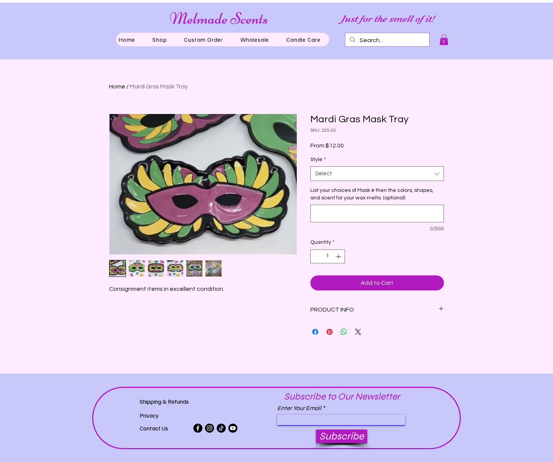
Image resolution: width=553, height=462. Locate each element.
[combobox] (377, 173)
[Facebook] (197, 428)
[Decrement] (316, 256)
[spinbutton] (327, 256)
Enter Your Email (299, 408)
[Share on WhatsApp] (343, 331)
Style (318, 159)
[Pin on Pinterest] (329, 331)
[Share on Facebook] (315, 331)
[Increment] (339, 256)
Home (117, 87)
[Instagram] (209, 428)
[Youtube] (232, 428)
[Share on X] (358, 331)
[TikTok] (221, 428)
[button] (159, 39)
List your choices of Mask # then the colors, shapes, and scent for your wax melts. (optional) (371, 194)
